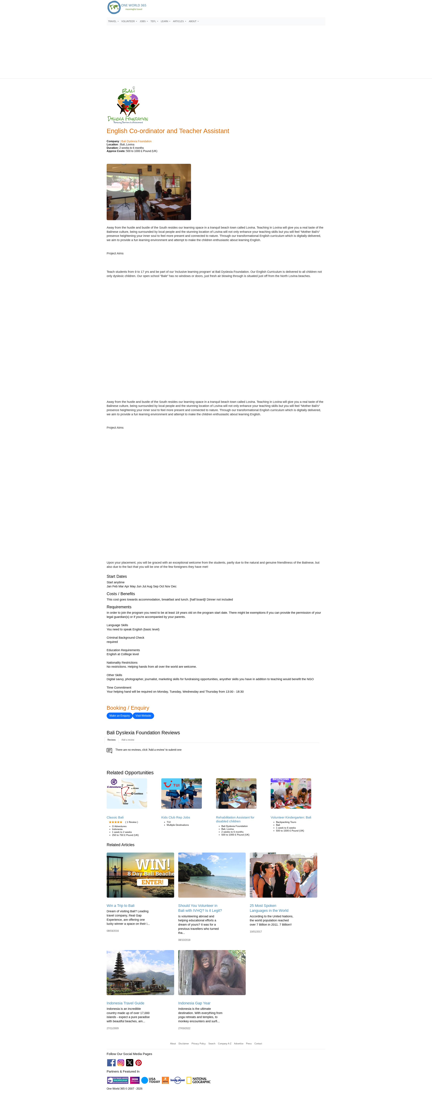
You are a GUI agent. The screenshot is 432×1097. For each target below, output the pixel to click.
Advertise (238, 1043)
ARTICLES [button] (178, 21)
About (173, 1043)
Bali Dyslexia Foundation (136, 141)
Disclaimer (184, 1043)
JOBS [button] (143, 21)
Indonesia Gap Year (194, 1003)
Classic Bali (115, 817)
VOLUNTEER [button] (128, 21)
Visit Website (143, 715)
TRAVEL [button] (112, 21)
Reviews (111, 740)
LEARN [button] (165, 21)
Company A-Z (224, 1043)
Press (249, 1043)
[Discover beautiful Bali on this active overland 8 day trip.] (127, 794)
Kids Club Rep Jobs (175, 817)
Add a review (128, 740)
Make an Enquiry (120, 715)
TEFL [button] (154, 21)
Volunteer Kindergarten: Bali (291, 817)
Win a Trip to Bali (120, 906)
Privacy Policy (199, 1043)
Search (211, 1043)
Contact (258, 1043)
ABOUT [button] (193, 21)
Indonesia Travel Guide (125, 1003)
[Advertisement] (216, 50)
